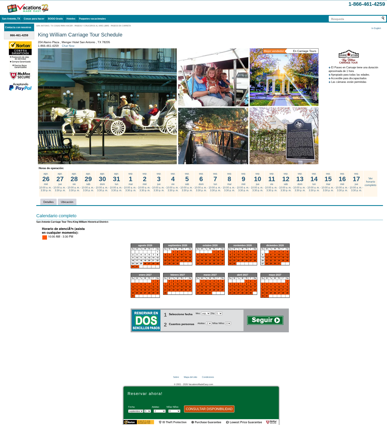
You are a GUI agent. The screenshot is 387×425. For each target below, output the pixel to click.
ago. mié (46, 182)
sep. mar (130, 182)
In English (376, 28)
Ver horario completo (370, 182)
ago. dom (102, 182)
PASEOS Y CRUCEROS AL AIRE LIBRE (92, 26)
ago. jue (60, 182)
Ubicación (67, 202)
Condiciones (208, 377)
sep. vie (173, 182)
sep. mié (145, 182)
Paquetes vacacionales (92, 18)
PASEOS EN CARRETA (121, 26)
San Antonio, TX (11, 18)
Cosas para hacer (34, 18)
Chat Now (68, 45)
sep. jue (159, 182)
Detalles (48, 202)
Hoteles (71, 18)
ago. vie (74, 182)
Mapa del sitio (190, 377)
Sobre (176, 377)
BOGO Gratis (55, 18)
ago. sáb (88, 182)
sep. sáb (187, 182)
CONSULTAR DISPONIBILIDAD (209, 409)
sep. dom (201, 182)
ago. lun (116, 182)
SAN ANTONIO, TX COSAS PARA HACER (54, 26)
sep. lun (215, 182)
